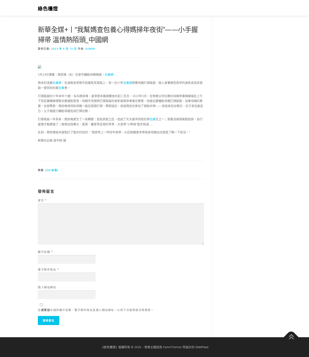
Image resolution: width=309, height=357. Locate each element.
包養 (61, 88)
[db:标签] (51, 170)
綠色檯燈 (48, 8)
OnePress (202, 347)
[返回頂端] (291, 337)
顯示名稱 (45, 252)
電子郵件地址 (48, 269)
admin (90, 49)
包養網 (109, 74)
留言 (42, 200)
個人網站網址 (47, 287)
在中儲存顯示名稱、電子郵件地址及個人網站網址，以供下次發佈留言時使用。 (96, 310)
